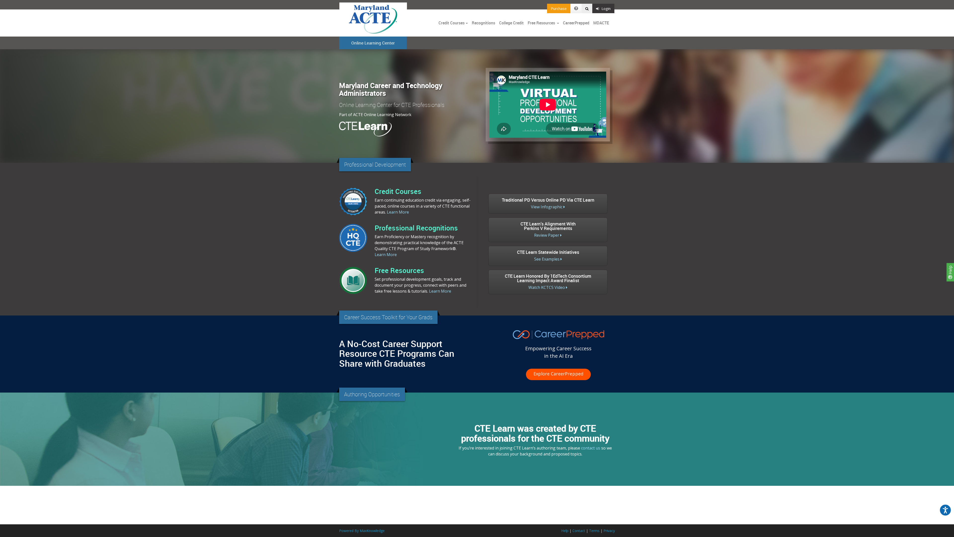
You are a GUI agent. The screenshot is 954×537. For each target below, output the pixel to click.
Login (606, 8)
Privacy (609, 530)
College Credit (511, 23)
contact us (590, 448)
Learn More (398, 212)
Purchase (559, 8)
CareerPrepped (576, 23)
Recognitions (483, 23)
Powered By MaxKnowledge (362, 530)
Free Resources (541, 23)
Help (950, 270)
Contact (578, 530)
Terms (594, 530)
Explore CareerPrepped (558, 374)
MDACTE (601, 23)
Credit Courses (451, 23)
